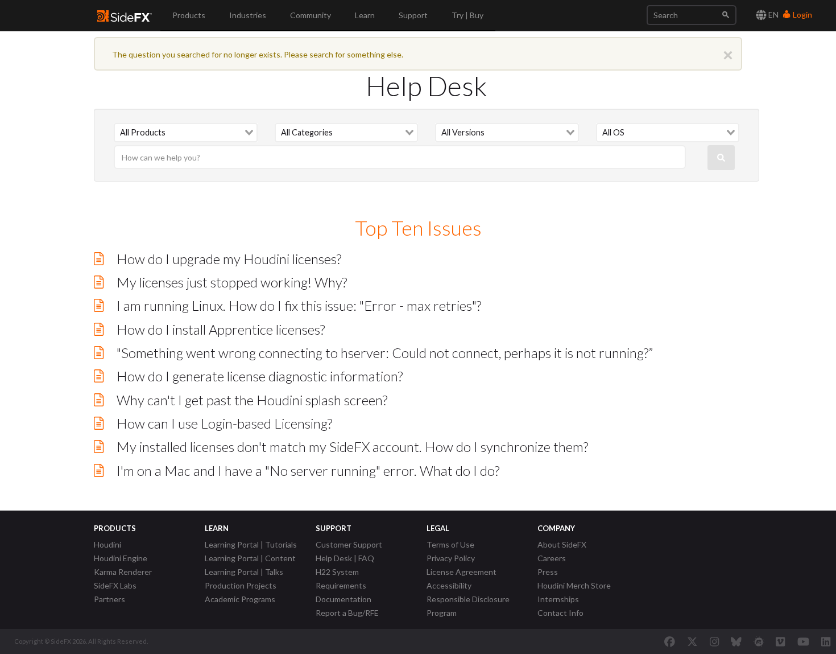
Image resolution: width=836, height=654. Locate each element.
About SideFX (561, 544)
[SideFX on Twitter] (692, 641)
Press (547, 572)
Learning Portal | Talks (244, 572)
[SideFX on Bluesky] (736, 641)
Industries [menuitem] (247, 15)
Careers (551, 558)
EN (773, 14)
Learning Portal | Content (250, 558)
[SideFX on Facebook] (669, 641)
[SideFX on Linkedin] (825, 641)
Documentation (343, 599)
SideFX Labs (115, 585)
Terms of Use (450, 544)
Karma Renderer (123, 572)
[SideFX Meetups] (759, 641)
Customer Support (349, 544)
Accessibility (449, 585)
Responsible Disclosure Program (468, 606)
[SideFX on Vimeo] (780, 641)
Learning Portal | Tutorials (251, 544)
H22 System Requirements (341, 578)
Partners (109, 599)
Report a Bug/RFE (347, 613)
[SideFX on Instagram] (714, 641)
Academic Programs (240, 599)
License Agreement (461, 572)
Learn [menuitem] (365, 15)
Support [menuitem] (413, 15)
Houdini (107, 544)
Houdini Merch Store (574, 585)
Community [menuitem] (310, 15)
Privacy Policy (451, 558)
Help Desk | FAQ (345, 558)
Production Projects (240, 585)
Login (801, 14)
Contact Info (560, 613)
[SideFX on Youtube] (803, 641)
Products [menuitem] (188, 15)
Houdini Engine (120, 558)
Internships (558, 599)
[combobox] (186, 132)
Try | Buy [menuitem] (467, 15)
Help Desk (426, 85)
